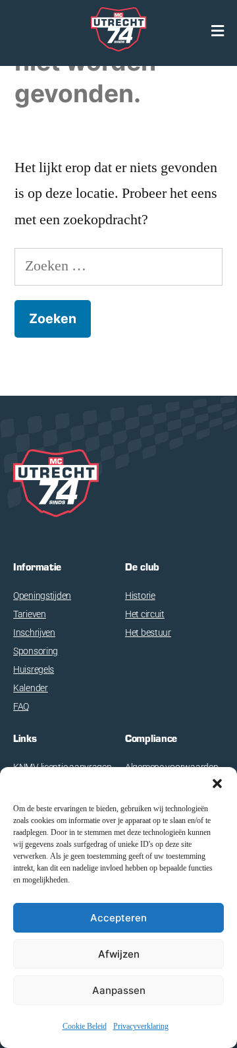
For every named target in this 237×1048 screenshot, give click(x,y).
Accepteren (118, 917)
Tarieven (29, 614)
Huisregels (33, 669)
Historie (140, 595)
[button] (217, 783)
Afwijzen (119, 954)
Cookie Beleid (85, 1027)
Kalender (30, 688)
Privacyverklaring (141, 1027)
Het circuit (145, 614)
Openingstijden (42, 595)
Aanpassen (118, 990)
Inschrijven (34, 632)
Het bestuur (148, 632)
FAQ (21, 706)
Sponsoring (35, 651)
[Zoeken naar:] (118, 266)
